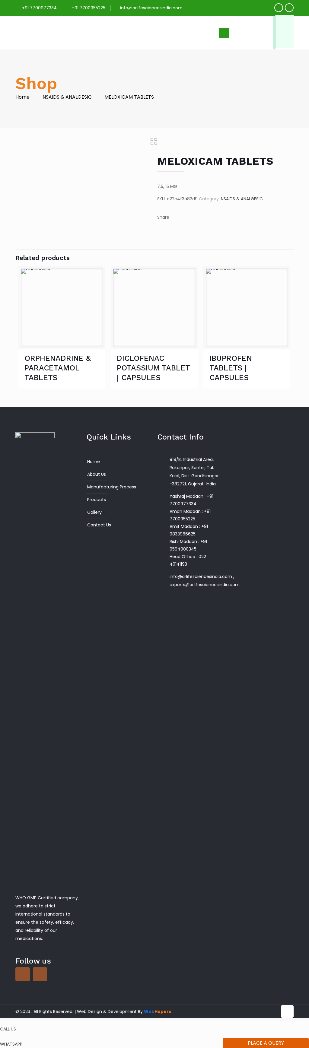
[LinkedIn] (289, 7)
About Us (96, 474)
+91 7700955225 (88, 8)
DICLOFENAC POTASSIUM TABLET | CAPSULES (153, 368)
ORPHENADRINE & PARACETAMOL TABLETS (57, 368)
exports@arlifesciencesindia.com (205, 585)
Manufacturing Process (111, 487)
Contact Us (99, 525)
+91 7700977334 (39, 8)
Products (96, 500)
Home (22, 97)
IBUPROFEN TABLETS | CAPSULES (230, 368)
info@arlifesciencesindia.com (151, 8)
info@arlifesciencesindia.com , (202, 576)
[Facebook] (278, 7)
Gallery (94, 512)
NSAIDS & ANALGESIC (67, 97)
